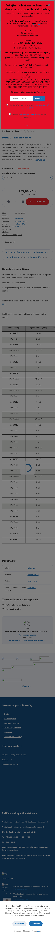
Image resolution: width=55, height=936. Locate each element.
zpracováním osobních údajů (30, 114)
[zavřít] (49, 5)
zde (38, 931)
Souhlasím (35, 924)
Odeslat (38, 98)
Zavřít (27, 125)
